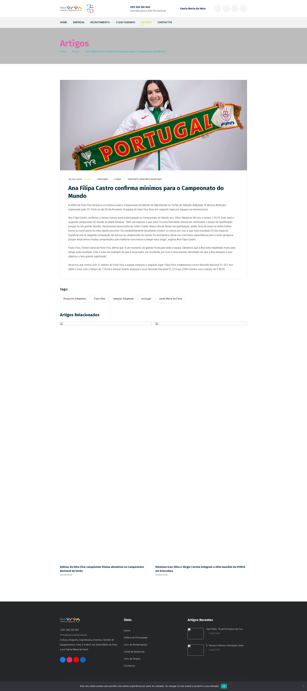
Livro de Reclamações (135, 644)
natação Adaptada (123, 298)
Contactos (129, 665)
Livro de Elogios (132, 658)
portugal (146, 298)
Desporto (133, 179)
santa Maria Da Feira (170, 298)
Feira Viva (99, 298)
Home (63, 51)
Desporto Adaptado (150, 179)
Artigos (76, 51)
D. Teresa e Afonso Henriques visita (225, 645)
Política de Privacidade (135, 637)
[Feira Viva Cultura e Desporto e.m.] (77, 8)
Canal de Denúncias (134, 651)
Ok (224, 686)
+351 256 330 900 (140, 7)
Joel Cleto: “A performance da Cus (224, 629)
